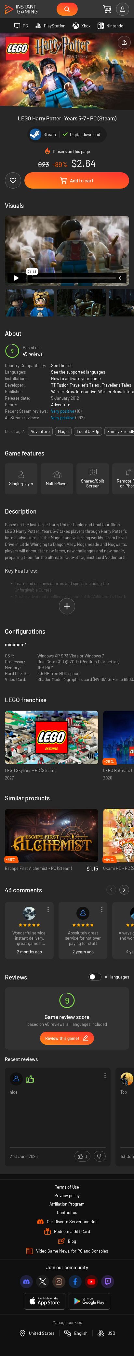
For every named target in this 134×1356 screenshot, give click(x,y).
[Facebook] (75, 1281)
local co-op (88, 431)
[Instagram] (58, 1281)
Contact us (67, 1212)
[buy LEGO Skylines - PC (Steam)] (51, 737)
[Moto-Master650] (126, 1079)
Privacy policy (67, 1195)
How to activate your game (76, 378)
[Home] (21, 9)
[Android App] (89, 1301)
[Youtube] (91, 1281)
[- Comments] (111, 890)
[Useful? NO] (100, 1156)
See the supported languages (78, 372)
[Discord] (26, 1281)
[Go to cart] (107, 9)
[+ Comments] (124, 890)
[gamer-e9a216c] (16, 1079)
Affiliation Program (67, 1204)
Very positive (63, 411)
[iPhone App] (44, 1301)
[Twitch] (107, 1281)
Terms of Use (67, 1187)
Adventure (60, 404)
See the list (61, 365)
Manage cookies (67, 1322)
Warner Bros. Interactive (73, 391)
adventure (40, 431)
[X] (42, 1281)
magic (63, 431)
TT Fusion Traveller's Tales (75, 385)
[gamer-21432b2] (82, 913)
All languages (117, 976)
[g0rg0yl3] (29, 913)
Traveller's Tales (116, 385)
